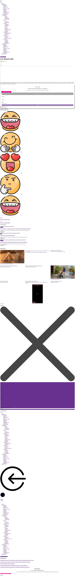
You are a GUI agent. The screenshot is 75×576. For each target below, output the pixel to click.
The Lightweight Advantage (55, 279)
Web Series (5, 13)
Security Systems (8, 443)
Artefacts (7, 21)
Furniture (6, 24)
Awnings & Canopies (8, 38)
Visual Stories (5, 424)
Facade (6, 37)
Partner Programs (4, 406)
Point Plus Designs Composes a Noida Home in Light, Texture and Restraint (13, 242)
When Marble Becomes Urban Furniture (6, 263)
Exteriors (5, 35)
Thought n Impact (6, 12)
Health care (7, 19)
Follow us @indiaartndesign (6, 385)
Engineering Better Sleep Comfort (5, 266)
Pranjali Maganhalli (3, 244)
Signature (5, 11)
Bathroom (6, 31)
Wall (6, 437)
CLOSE (1, 575)
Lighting (6, 26)
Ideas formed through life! (5, 219)
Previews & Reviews (6, 48)
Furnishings (7, 25)
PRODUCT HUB (4, 425)
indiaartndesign (5, 108)
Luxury (6, 16)
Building (6, 40)
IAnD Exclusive (5, 7)
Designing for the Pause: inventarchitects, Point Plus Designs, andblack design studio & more (17, 560)
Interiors (5, 23)
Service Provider (6, 43)
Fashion (6, 17)
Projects (5, 10)
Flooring (6, 27)
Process (4, 9)
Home (3, 392)
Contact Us (3, 402)
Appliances (7, 534)
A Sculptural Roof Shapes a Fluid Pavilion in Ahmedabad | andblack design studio (14, 567)
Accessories (7, 18)
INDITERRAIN (4, 4)
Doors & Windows (8, 29)
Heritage (4, 6)
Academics (5, 5)
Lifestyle (5, 15)
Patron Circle (4, 405)
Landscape (7, 36)
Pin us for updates (5, 386)
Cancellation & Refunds (5, 401)
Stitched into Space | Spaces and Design (7, 235)
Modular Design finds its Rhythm (31, 266)
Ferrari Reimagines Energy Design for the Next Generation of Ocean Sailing (36, 283)
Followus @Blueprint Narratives (6, 388)
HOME (3, 3)
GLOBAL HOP (4, 44)
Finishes (6, 41)
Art (5, 431)
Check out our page (5, 384)
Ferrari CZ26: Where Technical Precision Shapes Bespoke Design (36, 252)
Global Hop (3, 394)
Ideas (4, 47)
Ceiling (6, 28)
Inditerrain (1, 56)
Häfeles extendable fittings (5, 222)
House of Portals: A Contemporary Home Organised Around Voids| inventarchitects (15, 228)
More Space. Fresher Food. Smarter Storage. (58, 251)
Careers (3, 404)
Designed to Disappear (4, 282)
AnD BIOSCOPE (4, 53)
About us (3, 403)
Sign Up (3, 396)
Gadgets (6, 34)
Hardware (6, 42)
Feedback (3, 395)
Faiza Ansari (3, 231)
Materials (5, 449)
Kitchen (6, 30)
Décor (4, 430)
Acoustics (6, 450)
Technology (5, 32)
